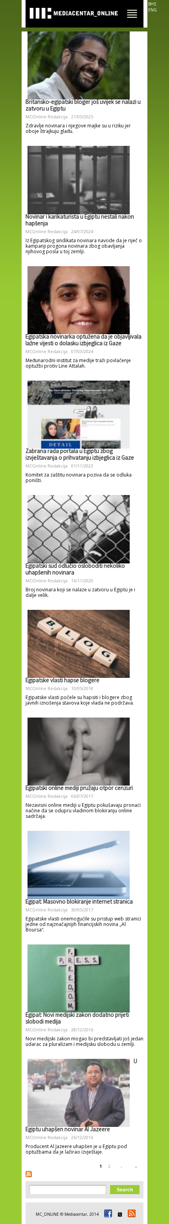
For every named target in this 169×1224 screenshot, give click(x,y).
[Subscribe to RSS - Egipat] (29, 1174)
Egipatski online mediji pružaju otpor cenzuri (79, 788)
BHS (152, 4)
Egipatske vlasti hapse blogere (62, 681)
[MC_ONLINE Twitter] (119, 1214)
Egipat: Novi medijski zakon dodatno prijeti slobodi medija (77, 1019)
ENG (152, 10)
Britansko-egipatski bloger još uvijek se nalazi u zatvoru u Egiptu (83, 106)
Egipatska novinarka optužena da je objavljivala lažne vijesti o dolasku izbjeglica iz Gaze (83, 340)
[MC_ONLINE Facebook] (107, 1214)
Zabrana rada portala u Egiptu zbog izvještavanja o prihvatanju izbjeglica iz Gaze (80, 455)
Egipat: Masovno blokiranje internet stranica (79, 902)
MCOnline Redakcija (47, 117)
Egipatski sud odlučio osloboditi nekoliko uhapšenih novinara (75, 570)
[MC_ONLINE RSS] (130, 1214)
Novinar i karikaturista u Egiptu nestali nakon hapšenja (80, 220)
